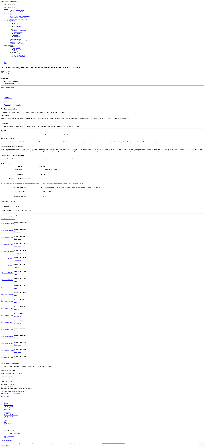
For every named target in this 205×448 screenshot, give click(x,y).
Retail (14, 27)
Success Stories (8, 413)
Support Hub (16, 48)
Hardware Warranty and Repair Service (20, 40)
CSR (5, 422)
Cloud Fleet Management (19, 30)
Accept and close (5, 445)
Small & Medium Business (17, 10)
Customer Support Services (17, 43)
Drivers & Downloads (19, 53)
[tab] (104, 97)
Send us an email (5, 396)
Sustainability (7, 408)
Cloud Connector (17, 32)
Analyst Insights (8, 409)
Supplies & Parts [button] (8, 13)
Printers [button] (6, 9)
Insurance (15, 25)
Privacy (6, 437)
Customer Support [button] (8, 45)
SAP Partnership (17, 36)
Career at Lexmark (8, 405)
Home (5, 62)
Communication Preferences (11, 415)
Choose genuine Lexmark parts (18, 17)
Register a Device (17, 49)
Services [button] (6, 38)
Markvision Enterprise (19, 56)
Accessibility (16, 33)
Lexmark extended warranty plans (18, 19)
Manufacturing (17, 26)
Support (6, 425)
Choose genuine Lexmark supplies (19, 14)
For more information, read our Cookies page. (113, 443)
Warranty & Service (18, 51)
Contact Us (7, 412)
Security (15, 35)
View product (17, 224)
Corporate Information (9, 436)
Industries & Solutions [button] (9, 20)
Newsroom (6, 420)
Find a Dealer (7, 417)
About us (6, 403)
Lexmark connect (8, 406)
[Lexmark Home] (14, 1)
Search (5, 4)
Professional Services (15, 42)
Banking (15, 23)
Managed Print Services (16, 39)
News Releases (8, 423)
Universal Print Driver (19, 55)
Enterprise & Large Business (17, 12)
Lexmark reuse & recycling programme (20, 16)
